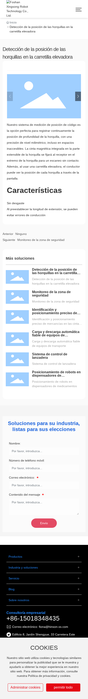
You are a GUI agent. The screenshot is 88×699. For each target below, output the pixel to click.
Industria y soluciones (23, 567)
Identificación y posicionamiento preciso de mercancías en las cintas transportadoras (54, 315)
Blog (12, 589)
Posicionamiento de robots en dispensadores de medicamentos (56, 375)
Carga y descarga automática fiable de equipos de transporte (55, 335)
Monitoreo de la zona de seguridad (41, 240)
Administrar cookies (25, 687)
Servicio (14, 578)
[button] (78, 96)
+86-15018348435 (33, 618)
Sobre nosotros (19, 600)
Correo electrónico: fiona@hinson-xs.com (40, 626)
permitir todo (63, 687)
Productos (15, 556)
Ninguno (21, 234)
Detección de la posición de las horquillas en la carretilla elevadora (54, 273)
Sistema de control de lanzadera (49, 355)
